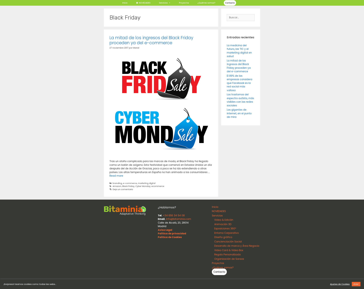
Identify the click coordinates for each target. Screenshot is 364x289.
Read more (116, 175)
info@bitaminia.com (178, 219)
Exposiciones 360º (225, 228)
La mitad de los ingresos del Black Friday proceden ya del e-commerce (151, 40)
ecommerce (157, 186)
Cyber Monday (142, 186)
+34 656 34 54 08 (174, 215)
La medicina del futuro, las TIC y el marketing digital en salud (239, 51)
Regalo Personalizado (227, 254)
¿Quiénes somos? (206, 2)
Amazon (117, 186)
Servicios (163, 2)
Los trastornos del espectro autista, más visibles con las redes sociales (240, 100)
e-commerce (130, 183)
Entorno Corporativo (226, 233)
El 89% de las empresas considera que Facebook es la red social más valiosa (239, 83)
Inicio (125, 2)
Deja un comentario (123, 189)
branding (117, 183)
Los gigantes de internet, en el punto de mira (239, 113)
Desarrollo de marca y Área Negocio (236, 246)
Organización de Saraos (229, 259)
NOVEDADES (144, 2)
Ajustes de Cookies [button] (340, 284)
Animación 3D (222, 224)
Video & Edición (223, 220)
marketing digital (146, 183)
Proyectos (184, 2)
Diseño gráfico (223, 237)
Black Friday (128, 186)
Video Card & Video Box (228, 250)
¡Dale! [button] (356, 284)
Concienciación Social (228, 241)
